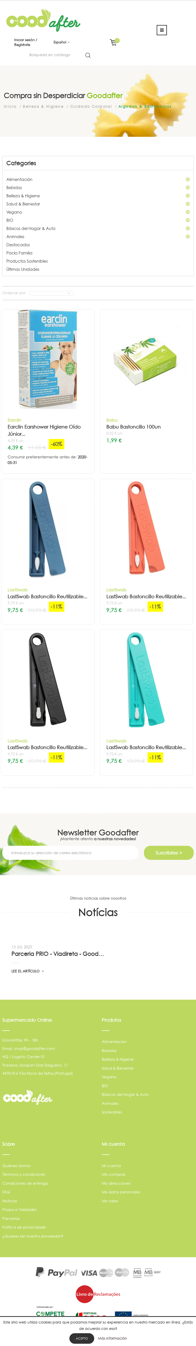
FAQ (6, 1192)
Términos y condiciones (23, 1174)
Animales (15, 236)
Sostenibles (112, 1112)
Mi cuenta (111, 1165)
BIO (9, 220)
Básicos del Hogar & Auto (30, 228)
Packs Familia (19, 252)
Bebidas (14, 187)
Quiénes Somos (16, 1165)
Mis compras (113, 1174)
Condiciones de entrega (25, 1183)
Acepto (82, 1338)
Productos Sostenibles (27, 261)
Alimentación (19, 179)
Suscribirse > (169, 852)
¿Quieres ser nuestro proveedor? (32, 1236)
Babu (112, 420)
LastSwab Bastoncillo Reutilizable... (47, 596)
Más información (112, 1338)
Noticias (9, 1200)
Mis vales (110, 1200)
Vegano (14, 212)
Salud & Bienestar (23, 203)
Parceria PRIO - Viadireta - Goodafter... (58, 953)
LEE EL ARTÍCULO (26, 971)
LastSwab (18, 589)
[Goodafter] (43, 20)
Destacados (18, 244)
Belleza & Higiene (23, 195)
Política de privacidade (24, 1227)
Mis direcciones (116, 1183)
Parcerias (11, 1218)
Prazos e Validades (19, 1209)
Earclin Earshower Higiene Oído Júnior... (44, 430)
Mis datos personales (121, 1192)
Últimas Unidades (22, 269)
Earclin (14, 420)
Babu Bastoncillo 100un (133, 427)
